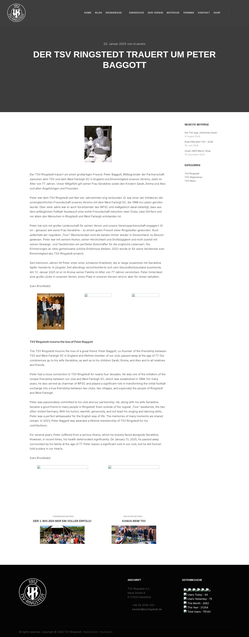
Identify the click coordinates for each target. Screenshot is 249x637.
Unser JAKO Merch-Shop (198, 150)
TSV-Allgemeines (193, 177)
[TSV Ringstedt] (16, 13)
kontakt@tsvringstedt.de (147, 609)
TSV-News (190, 180)
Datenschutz (90, 631)
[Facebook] (234, 12)
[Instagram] (239, 12)
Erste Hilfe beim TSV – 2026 (199, 141)
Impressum (106, 631)
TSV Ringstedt (192, 173)
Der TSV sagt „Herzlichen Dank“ (201, 132)
